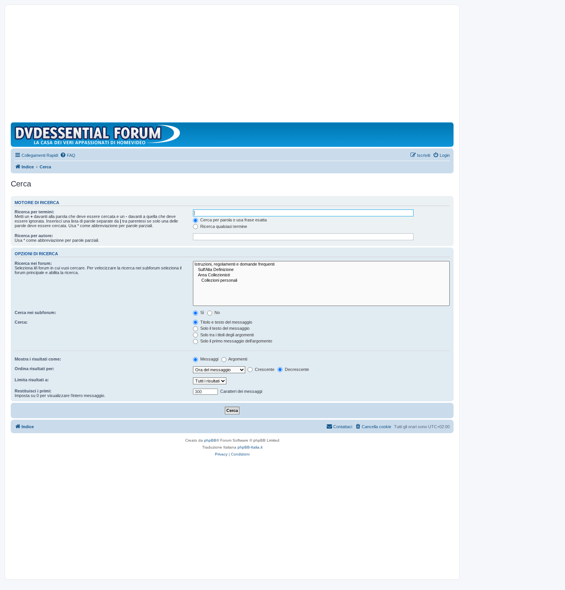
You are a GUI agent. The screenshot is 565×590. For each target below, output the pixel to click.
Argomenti (237, 359)
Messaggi (208, 359)
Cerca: (21, 322)
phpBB (210, 440)
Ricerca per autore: (34, 235)
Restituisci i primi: (33, 391)
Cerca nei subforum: (35, 312)
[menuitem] (67, 155)
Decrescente (296, 369)
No (216, 312)
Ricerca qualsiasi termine (223, 226)
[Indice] (99, 134)
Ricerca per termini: (34, 211)
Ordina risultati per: (34, 368)
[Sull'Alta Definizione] (321, 270)
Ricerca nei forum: (33, 263)
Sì (201, 312)
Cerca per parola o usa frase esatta (233, 220)
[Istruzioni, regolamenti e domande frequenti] (321, 264)
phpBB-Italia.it (250, 447)
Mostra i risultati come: (38, 359)
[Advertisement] (232, 64)
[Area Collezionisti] (321, 275)
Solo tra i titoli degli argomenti (226, 334)
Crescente (264, 369)
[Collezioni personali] (321, 280)
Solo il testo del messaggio (224, 328)
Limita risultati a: (32, 379)
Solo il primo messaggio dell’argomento (235, 341)
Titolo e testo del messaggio (225, 322)
